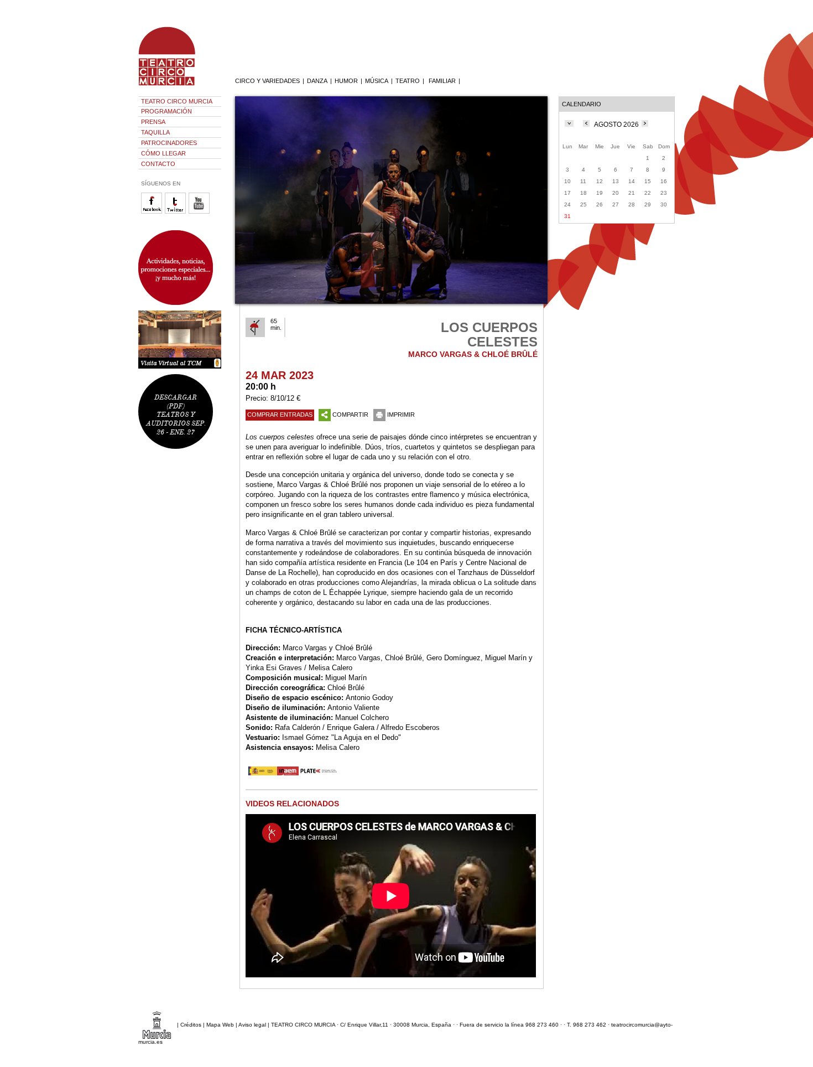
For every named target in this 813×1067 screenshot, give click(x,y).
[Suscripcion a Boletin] (179, 267)
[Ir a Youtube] (200, 212)
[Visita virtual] (179, 339)
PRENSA (153, 121)
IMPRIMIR (401, 414)
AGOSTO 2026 (616, 124)
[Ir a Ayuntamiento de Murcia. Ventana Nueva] (156, 1024)
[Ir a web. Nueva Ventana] (293, 773)
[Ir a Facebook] (153, 212)
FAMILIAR (442, 80)
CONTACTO (158, 163)
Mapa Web (220, 1024)
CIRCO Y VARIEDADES (267, 80)
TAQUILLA (155, 132)
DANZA (317, 80)
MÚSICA (376, 80)
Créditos (190, 1024)
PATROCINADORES (169, 142)
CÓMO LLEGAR (163, 153)
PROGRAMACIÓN (166, 111)
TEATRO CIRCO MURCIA (176, 101)
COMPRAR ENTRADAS (279, 414)
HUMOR (346, 80)
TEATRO (407, 80)
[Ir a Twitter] (177, 212)
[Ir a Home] (174, 85)
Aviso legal (252, 1024)
